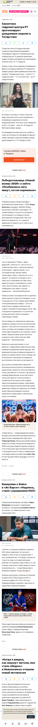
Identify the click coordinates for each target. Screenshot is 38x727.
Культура (4, 466)
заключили (13, 575)
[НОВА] (18, 11)
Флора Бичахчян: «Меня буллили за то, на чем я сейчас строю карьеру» (17, 425)
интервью (14, 207)
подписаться (19, 160)
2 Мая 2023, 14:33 (7, 19)
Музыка (11, 466)
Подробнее (30, 713)
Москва (14, 5)
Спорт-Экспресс (24, 571)
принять (30, 717)
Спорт (4, 641)
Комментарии (19, 170)
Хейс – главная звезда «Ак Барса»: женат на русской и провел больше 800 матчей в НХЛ (18, 615)
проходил (23, 457)
